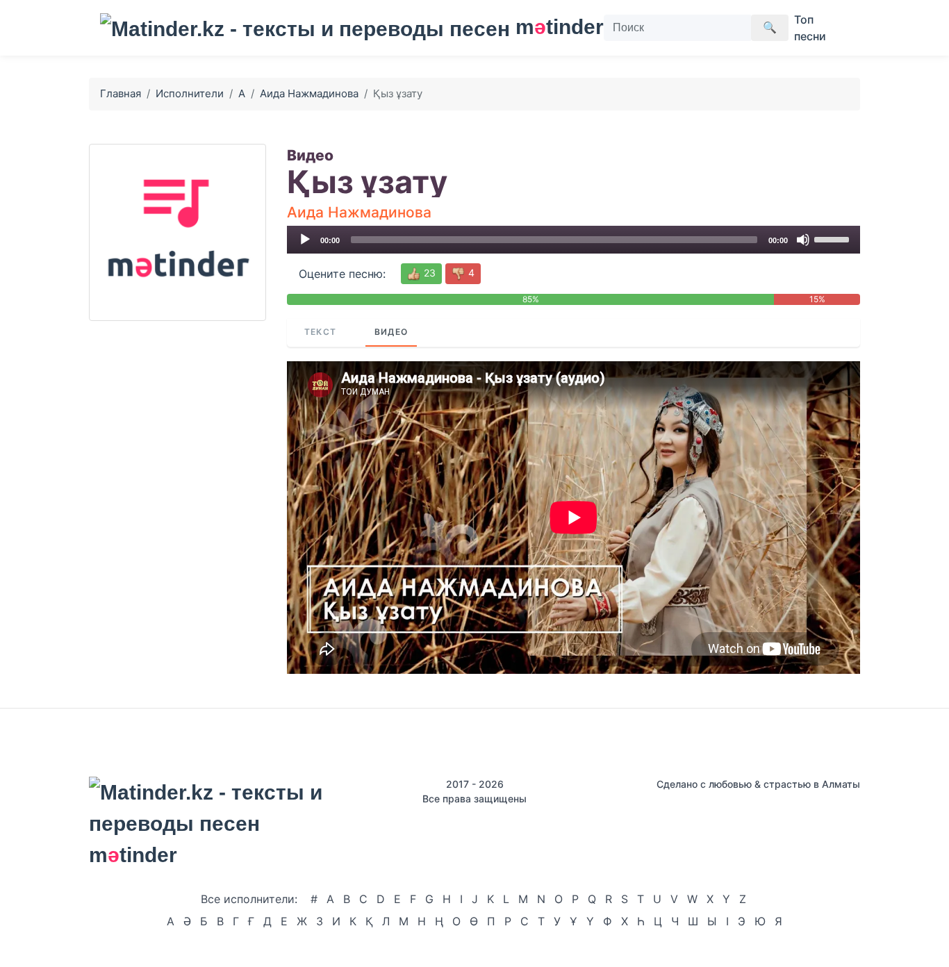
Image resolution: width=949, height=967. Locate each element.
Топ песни (810, 28)
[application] (573, 240)
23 (428, 273)
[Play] (305, 240)
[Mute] (803, 240)
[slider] (833, 238)
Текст (320, 332)
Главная (120, 93)
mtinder (551, 26)
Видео (391, 332)
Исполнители (190, 93)
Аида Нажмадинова (309, 93)
